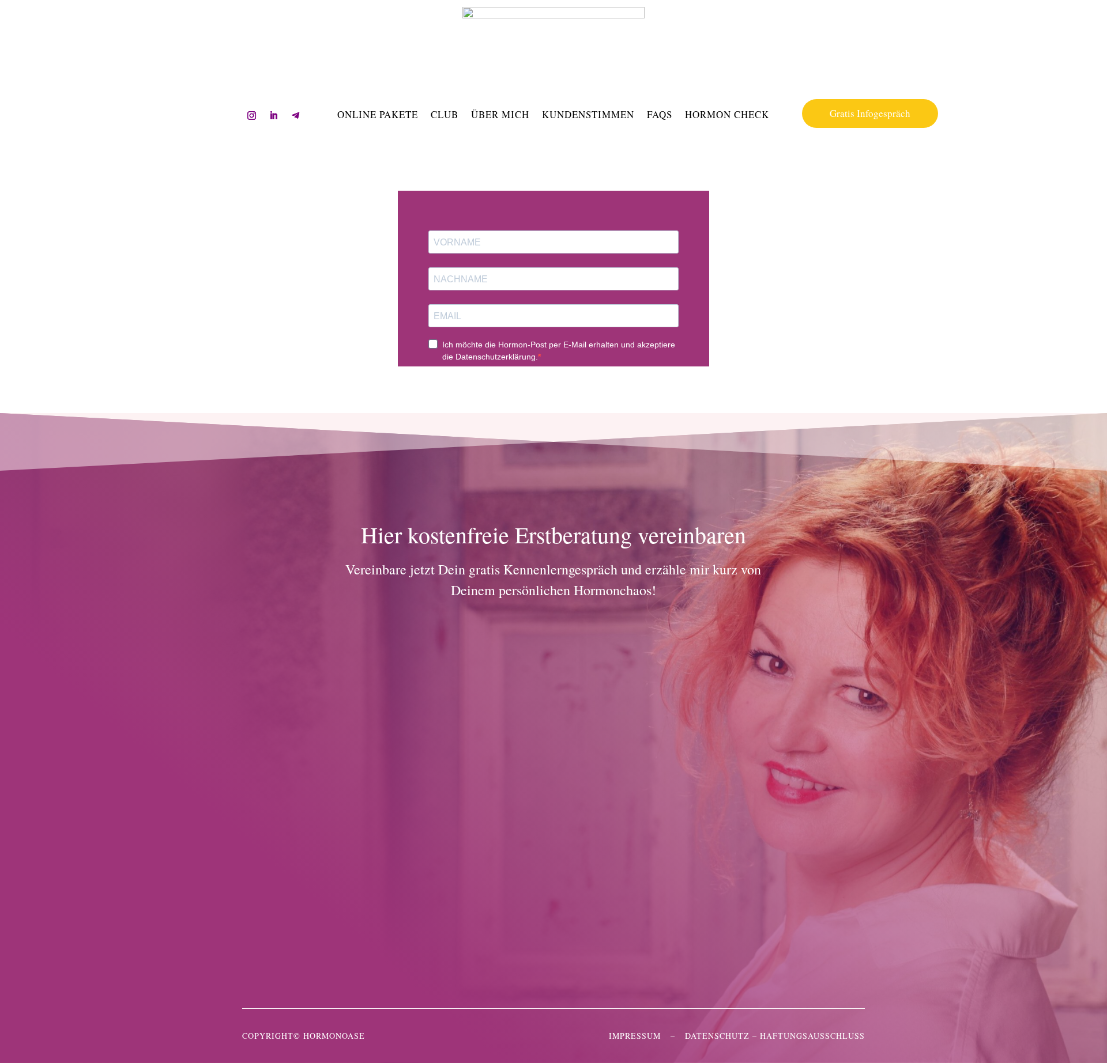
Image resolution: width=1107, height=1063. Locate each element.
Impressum (635, 1035)
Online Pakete (377, 116)
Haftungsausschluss (812, 1035)
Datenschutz (717, 1035)
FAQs (659, 116)
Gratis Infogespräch (870, 113)
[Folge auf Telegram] (295, 115)
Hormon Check (727, 116)
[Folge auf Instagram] (252, 115)
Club (444, 116)
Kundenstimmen (588, 116)
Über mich (500, 116)
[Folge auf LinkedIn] (274, 115)
